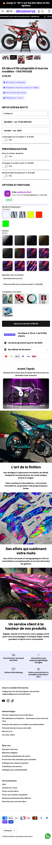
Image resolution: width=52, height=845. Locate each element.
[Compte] (38, 11)
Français (8, 830)
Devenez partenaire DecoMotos (16, 798)
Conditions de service (12, 766)
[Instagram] (8, 700)
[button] (11, 11)
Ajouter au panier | (26, 323)
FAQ (4, 784)
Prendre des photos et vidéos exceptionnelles (23, 724)
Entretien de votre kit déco (14, 801)
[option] (26, 36)
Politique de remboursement (15, 763)
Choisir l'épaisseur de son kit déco (17, 715)
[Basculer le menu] (3, 11)
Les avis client (8, 735)
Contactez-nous (9, 788)
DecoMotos (11, 836)
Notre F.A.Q (7, 731)
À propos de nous (10, 749)
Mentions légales (10, 753)
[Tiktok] (12, 700)
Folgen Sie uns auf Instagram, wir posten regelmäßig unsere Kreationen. (20, 692)
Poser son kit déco (10, 791)
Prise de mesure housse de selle (16, 728)
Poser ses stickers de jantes (15, 795)
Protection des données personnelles (19, 759)
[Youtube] (3, 700)
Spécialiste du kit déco (24, 836)
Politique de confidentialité (14, 770)
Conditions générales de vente (16, 756)
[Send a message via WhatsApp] (48, 836)
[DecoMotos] (25, 11)
